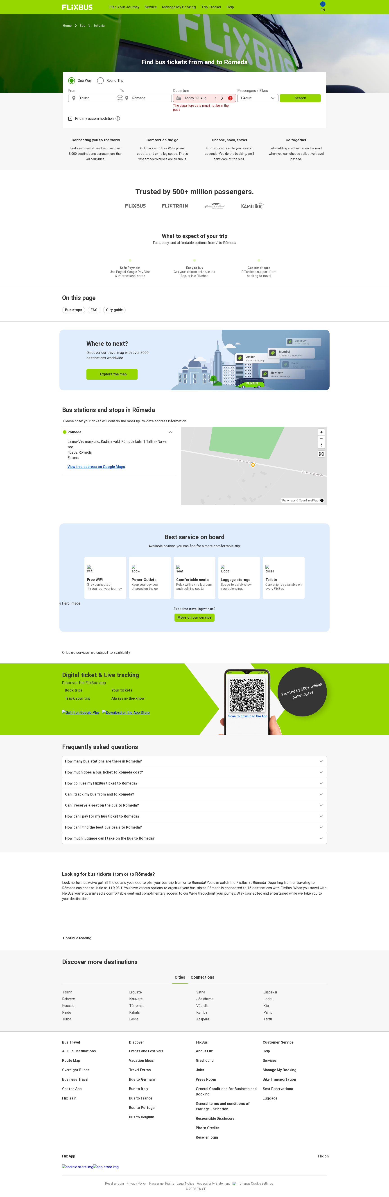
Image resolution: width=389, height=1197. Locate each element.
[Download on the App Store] (106, 1167)
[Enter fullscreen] (321, 454)
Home (67, 25)
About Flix (204, 1051)
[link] (194, 360)
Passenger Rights (161, 1183)
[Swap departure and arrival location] (120, 98)
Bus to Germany (142, 1079)
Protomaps (289, 500)
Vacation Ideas (141, 1060)
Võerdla (202, 1006)
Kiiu (266, 1006)
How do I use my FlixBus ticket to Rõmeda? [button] (101, 783)
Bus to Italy (138, 1089)
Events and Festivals (146, 1051)
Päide (66, 1012)
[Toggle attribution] (322, 500)
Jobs (200, 1070)
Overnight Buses (75, 1070)
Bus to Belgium (141, 1117)
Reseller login (207, 1137)
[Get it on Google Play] (77, 1167)
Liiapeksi (270, 992)
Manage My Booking (279, 1070)
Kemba (201, 1012)
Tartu (267, 1019)
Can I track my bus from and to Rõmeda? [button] (99, 794)
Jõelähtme (204, 999)
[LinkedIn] (322, 1167)
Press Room (206, 1079)
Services (270, 1060)
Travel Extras (140, 1070)
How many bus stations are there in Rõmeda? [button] (103, 761)
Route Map (71, 1060)
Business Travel (75, 1079)
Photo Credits (207, 1128)
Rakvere (68, 999)
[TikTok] (325, 1167)
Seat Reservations (278, 1089)
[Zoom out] (321, 438)
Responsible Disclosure (215, 1118)
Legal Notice (185, 1183)
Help (266, 1051)
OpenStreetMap (308, 500)
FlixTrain (69, 1098)
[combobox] (98, 98)
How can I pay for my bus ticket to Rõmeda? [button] (102, 816)
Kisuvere (136, 999)
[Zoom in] (321, 432)
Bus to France (140, 1098)
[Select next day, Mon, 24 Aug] (222, 98)
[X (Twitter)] (324, 1167)
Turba (66, 1019)
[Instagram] (320, 1167)
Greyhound (205, 1060)
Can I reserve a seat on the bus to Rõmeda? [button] (102, 805)
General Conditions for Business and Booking (226, 1091)
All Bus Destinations (79, 1051)
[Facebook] (318, 1167)
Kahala (134, 1012)
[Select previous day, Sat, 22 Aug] (215, 98)
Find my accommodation (94, 118)
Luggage (270, 1098)
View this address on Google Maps (96, 467)
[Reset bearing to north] (321, 445)
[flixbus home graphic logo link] (77, 7)
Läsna (133, 1019)
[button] (119, 432)
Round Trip (114, 80)
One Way (85, 80)
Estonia (99, 25)
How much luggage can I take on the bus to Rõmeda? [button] (110, 838)
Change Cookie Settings (256, 1183)
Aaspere (202, 1019)
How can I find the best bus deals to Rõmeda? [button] (103, 827)
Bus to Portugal (142, 1108)
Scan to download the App (247, 716)
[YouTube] (321, 1167)
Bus (82, 25)
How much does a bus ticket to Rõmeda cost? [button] (104, 772)
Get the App (72, 1089)
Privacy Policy (137, 1183)
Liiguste (135, 992)
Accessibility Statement (213, 1183)
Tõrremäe (137, 1006)
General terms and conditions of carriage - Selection (223, 1106)
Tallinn (67, 992)
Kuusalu (68, 1006)
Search (300, 98)
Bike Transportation (279, 1079)
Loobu (268, 999)
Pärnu (267, 1012)
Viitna (200, 992)
